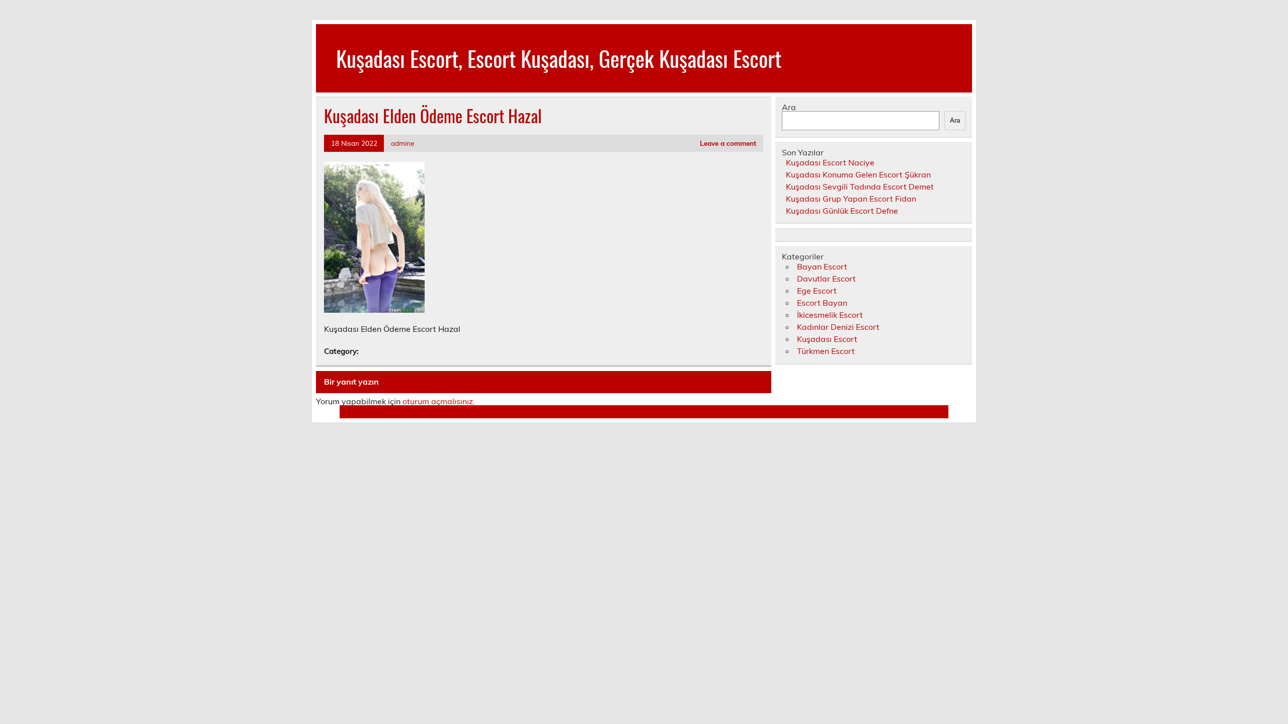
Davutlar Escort (826, 279)
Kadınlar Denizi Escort (838, 327)
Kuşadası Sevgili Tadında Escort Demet (860, 187)
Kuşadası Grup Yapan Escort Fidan (851, 199)
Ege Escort (817, 291)
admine (402, 143)
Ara (789, 107)
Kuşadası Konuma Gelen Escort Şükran (858, 174)
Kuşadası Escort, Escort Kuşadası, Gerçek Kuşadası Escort (558, 58)
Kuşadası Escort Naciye (830, 162)
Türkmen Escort (826, 351)
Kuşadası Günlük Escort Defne (842, 211)
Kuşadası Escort (827, 339)
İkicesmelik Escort (830, 315)
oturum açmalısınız (438, 401)
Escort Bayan (822, 303)
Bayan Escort (822, 266)
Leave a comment (728, 143)
